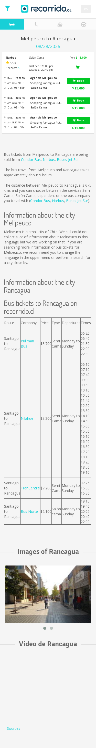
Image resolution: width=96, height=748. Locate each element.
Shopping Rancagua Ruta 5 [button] (46, 83)
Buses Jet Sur (68, 159)
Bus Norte (29, 511)
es (86, 8)
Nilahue (27, 418)
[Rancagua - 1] (48, 594)
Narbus (49, 159)
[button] (46, 78)
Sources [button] (13, 728)
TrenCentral (30, 488)
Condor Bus (31, 159)
